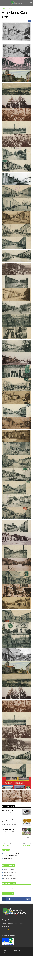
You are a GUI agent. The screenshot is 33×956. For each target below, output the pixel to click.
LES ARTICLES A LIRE (8, 806)
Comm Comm (5, 824)
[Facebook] (29, 21)
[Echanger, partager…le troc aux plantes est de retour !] (26, 822)
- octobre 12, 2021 (12, 824)
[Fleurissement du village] (26, 831)
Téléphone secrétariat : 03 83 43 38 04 (12, 923)
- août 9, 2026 (11, 831)
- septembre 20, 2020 (9, 812)
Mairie (3, 812)
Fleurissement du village (8, 829)
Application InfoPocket (7, 810)
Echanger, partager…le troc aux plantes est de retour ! (10, 821)
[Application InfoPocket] (26, 812)
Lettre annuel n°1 (7, 845)
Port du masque (26, 845)
